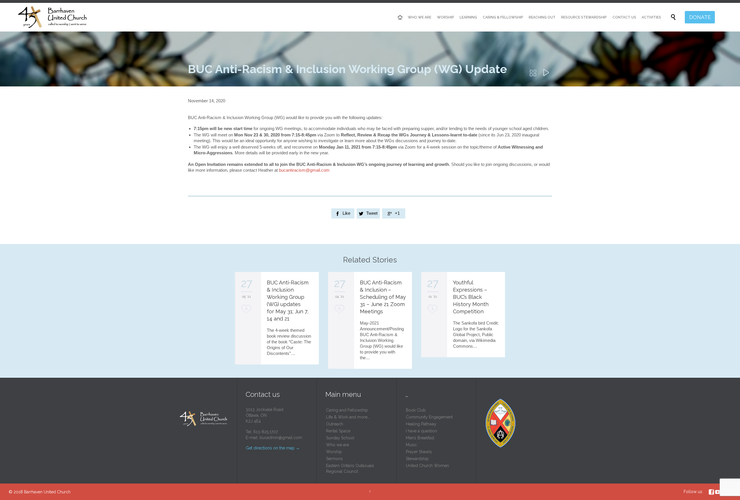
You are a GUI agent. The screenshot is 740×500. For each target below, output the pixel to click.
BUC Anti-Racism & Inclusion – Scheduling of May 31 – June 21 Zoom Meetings (383, 296)
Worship (334, 451)
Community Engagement (429, 417)
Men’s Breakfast (420, 438)
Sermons (334, 458)
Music (411, 444)
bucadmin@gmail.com (281, 437)
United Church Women (427, 465)
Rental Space (338, 431)
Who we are (337, 444)
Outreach (334, 424)
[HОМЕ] (400, 17)
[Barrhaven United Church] (52, 17)
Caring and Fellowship (347, 410)
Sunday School (340, 438)
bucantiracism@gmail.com (304, 170)
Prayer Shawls (419, 451)
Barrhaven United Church (47, 492)
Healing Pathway (421, 424)
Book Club (416, 410)
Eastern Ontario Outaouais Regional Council (350, 468)
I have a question (421, 431)
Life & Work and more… (347, 417)
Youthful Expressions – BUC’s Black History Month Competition (471, 296)
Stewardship (417, 458)
